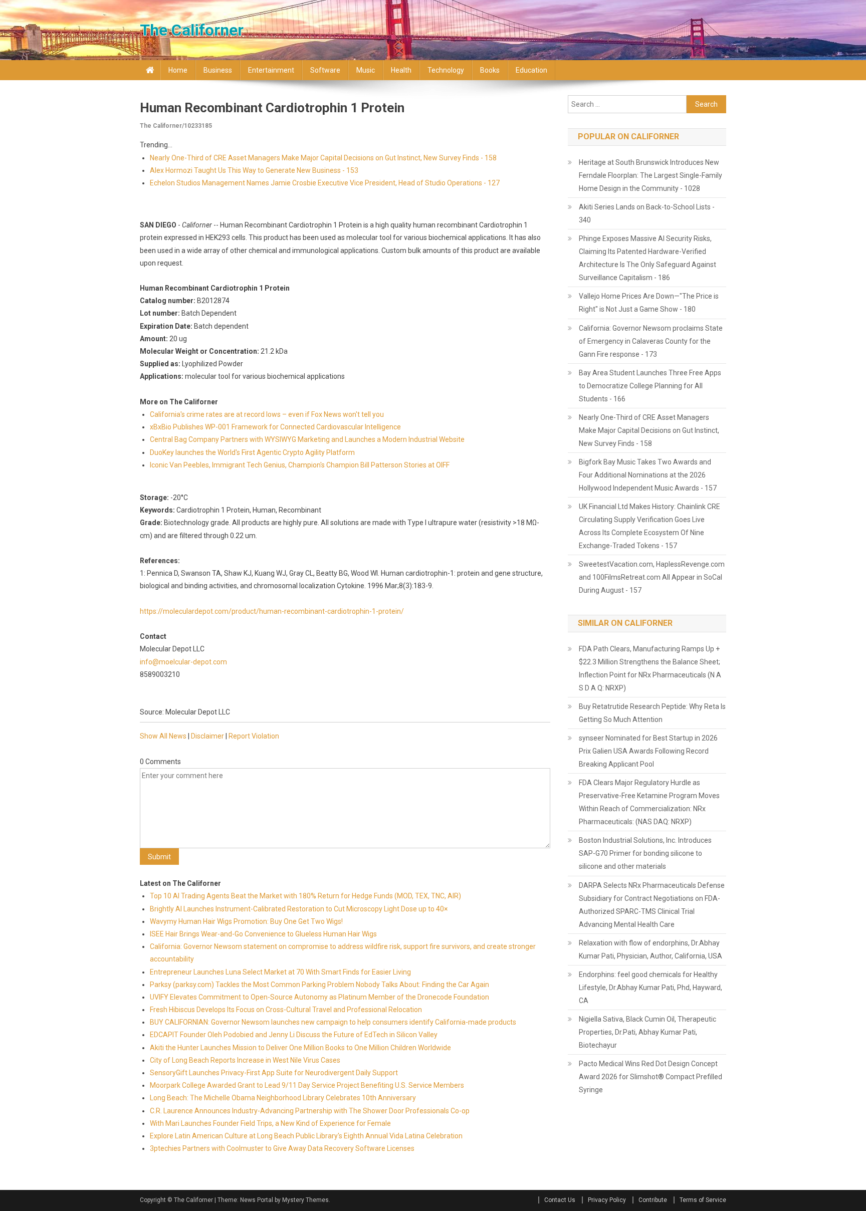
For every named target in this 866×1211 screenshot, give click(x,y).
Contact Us (559, 1199)
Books (490, 70)
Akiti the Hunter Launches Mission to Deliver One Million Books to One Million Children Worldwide (300, 1048)
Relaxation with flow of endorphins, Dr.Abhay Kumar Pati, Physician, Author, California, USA (650, 949)
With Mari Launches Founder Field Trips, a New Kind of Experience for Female (270, 1123)
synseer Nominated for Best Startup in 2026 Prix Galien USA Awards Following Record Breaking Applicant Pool (648, 751)
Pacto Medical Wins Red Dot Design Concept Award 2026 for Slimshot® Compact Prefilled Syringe (650, 1077)
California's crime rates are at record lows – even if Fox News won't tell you (267, 414)
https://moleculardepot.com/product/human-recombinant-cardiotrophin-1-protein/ (272, 611)
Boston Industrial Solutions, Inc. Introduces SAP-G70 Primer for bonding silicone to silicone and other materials (645, 853)
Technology (445, 70)
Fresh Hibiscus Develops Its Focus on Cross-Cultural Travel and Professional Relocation (286, 1010)
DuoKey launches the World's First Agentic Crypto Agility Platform (252, 452)
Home (177, 70)
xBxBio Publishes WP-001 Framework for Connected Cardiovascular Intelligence (275, 427)
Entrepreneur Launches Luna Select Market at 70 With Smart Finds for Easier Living (280, 972)
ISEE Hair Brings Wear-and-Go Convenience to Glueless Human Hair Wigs (263, 934)
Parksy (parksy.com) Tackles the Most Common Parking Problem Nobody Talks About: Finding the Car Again (319, 985)
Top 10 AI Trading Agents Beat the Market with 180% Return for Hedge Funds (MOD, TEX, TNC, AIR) (305, 896)
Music (365, 70)
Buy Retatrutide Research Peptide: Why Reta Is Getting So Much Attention (652, 712)
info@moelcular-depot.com (183, 662)
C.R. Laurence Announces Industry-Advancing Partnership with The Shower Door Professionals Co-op (310, 1111)
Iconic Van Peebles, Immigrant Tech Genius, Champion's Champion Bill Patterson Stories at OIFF (300, 465)
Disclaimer (207, 736)
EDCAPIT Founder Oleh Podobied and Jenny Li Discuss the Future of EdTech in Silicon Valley (294, 1035)
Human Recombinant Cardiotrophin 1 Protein (272, 107)
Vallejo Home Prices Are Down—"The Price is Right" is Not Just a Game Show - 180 (649, 302)
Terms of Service (703, 1199)
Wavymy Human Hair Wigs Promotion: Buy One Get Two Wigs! (246, 921)
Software (325, 70)
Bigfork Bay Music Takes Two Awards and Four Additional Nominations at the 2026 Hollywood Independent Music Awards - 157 (648, 475)
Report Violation (254, 736)
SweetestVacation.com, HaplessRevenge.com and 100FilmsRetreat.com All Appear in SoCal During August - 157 (652, 577)
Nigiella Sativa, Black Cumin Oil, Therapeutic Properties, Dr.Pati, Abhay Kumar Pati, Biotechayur (647, 1032)
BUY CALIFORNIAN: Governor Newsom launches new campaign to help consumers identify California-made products (333, 1022)
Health (401, 70)
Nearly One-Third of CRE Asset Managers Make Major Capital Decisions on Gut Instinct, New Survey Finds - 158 (323, 158)
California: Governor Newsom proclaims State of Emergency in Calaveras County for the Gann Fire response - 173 (651, 341)
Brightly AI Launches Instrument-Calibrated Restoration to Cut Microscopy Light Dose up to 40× (299, 909)
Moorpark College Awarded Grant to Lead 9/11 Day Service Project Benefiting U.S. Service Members (307, 1085)
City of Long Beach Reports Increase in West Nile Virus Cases (245, 1060)
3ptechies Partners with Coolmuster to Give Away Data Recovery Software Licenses (282, 1148)
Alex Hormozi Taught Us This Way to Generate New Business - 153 (254, 170)
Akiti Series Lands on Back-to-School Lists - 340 (647, 213)
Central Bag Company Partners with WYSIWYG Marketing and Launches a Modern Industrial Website (307, 439)
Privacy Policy (607, 1199)
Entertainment (271, 70)
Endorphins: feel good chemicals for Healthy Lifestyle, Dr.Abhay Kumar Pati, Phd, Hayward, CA (650, 988)
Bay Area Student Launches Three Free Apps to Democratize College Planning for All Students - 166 (650, 386)
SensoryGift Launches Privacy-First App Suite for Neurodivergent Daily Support (274, 1073)
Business (217, 70)
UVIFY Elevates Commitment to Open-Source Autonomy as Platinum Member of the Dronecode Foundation (319, 997)
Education (531, 70)
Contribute (652, 1199)
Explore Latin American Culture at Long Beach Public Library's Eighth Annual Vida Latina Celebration (306, 1136)
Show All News (163, 736)
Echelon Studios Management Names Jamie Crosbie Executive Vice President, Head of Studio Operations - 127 (325, 183)
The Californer (192, 30)
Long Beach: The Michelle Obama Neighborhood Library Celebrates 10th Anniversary (283, 1098)
